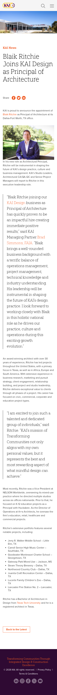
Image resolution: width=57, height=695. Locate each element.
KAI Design (16, 202)
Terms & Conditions (28, 673)
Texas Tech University (29, 602)
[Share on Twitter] (19, 98)
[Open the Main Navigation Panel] (52, 6)
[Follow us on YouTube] (40, 682)
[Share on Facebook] (14, 98)
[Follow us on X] (34, 682)
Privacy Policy (44, 669)
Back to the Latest (16, 629)
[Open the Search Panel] (43, 5)
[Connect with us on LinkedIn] (16, 682)
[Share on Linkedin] (24, 98)
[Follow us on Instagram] (22, 682)
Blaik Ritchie (10, 114)
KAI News (9, 48)
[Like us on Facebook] (28, 682)
